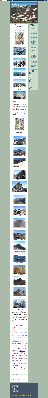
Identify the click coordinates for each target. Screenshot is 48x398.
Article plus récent (13, 379)
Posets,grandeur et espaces (34, 41)
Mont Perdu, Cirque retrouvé (34, 40)
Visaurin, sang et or (33, 55)
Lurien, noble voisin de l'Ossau (34, 54)
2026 (30, 88)
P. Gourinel (13, 388)
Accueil (19, 379)
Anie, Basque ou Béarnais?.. (34, 62)
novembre (32, 70)
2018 (30, 81)
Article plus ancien (26, 379)
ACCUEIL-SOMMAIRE (32, 25)
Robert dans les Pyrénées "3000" (15, 391)
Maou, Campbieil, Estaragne (34, 46)
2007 (30, 27)
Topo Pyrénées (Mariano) (15, 392)
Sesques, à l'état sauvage (33, 56)
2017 (30, 80)
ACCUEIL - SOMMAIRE (33, 29)
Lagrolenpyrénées (16, 3)
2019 (30, 82)
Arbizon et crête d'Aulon (33, 52)
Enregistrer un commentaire (14, 377)
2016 (30, 79)
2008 (30, 72)
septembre (32, 28)
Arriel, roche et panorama (33, 57)
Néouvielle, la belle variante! (34, 44)
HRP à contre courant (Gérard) (15, 386)
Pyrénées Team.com (14, 390)
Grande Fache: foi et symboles (34, 61)
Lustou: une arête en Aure (33, 43)
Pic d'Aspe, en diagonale (33, 64)
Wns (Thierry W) (14, 393)
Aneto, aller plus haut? (33, 42)
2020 (30, 83)
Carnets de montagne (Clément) (15, 385)
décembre (32, 71)
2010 (30, 74)
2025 (30, 87)
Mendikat (13, 387)
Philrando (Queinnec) (14, 389)
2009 (30, 73)
